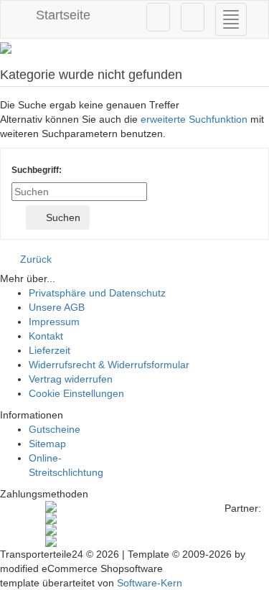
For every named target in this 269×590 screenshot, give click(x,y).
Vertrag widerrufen (71, 379)
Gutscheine (54, 429)
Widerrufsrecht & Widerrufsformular (109, 364)
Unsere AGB (57, 307)
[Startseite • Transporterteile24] (134, 48)
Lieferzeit (49, 350)
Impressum (54, 321)
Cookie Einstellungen (76, 393)
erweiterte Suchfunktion (194, 119)
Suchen (61, 217)
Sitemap (47, 443)
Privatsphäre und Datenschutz (97, 293)
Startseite (61, 15)
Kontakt (46, 336)
